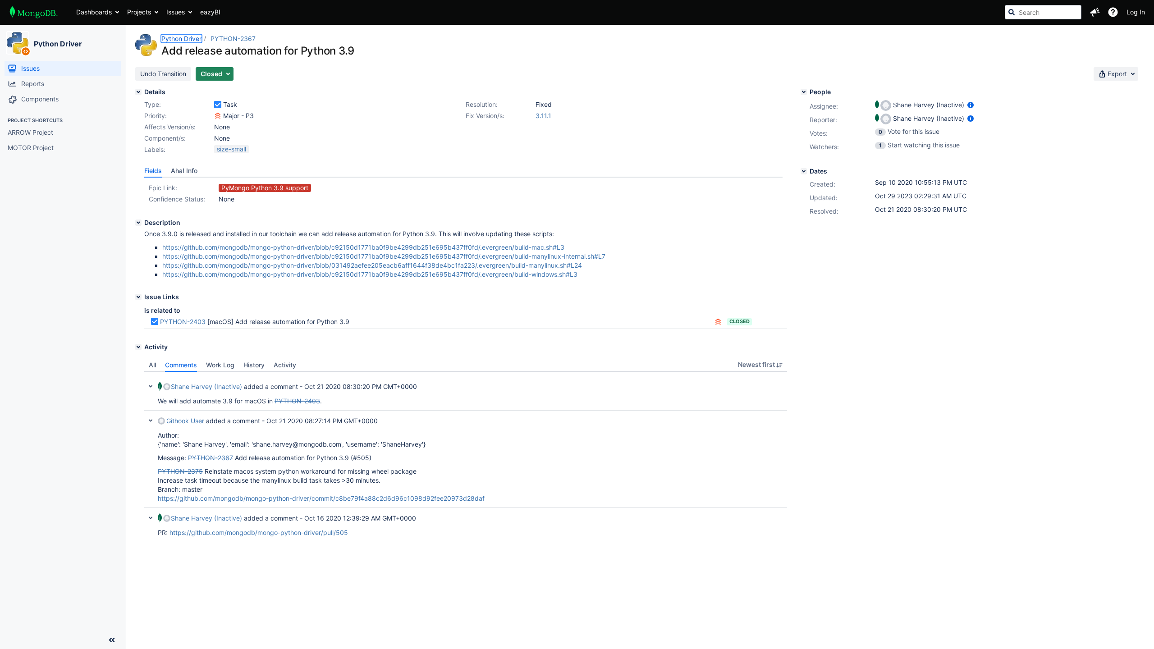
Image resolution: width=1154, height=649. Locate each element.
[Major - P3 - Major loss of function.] (217, 115)
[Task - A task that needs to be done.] (217, 104)
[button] (1095, 12)
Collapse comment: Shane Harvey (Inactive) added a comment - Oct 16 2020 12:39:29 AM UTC (150, 517)
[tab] (153, 171)
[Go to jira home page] (34, 12)
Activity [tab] (285, 365)
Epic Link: (163, 188)
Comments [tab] (181, 365)
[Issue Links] (138, 297)
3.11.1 (543, 115)
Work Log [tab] (220, 365)
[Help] (1113, 12)
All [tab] (152, 365)
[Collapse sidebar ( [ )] (111, 640)
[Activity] (138, 347)
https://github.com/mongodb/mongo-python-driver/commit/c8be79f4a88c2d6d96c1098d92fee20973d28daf (321, 498)
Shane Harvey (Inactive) (206, 386)
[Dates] (804, 171)
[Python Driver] (17, 43)
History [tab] (254, 365)
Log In (1136, 12)
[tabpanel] (465, 457)
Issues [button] (175, 12)
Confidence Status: (177, 199)
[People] (804, 92)
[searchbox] (1043, 12)
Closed (739, 321)
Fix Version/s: (485, 115)
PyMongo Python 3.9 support (264, 188)
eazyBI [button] (210, 12)
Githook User (185, 421)
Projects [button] (139, 12)
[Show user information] (970, 105)
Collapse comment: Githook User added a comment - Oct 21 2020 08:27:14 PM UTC (150, 420)
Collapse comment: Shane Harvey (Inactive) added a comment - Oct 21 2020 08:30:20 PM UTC (150, 386)
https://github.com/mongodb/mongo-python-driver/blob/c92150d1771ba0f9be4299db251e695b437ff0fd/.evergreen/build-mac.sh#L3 (363, 247)
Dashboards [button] (94, 12)
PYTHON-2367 (233, 38)
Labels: (154, 149)
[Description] (138, 222)
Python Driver (58, 43)
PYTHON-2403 (183, 321)
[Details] (138, 92)
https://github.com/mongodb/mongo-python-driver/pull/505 (258, 532)
